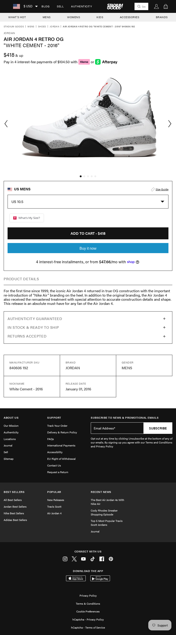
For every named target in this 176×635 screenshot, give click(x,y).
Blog (45, 6)
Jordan (54, 26)
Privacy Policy (88, 595)
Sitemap (9, 459)
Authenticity (81, 6)
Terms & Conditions (88, 603)
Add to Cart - (88, 233)
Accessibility (55, 452)
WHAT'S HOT (17, 17)
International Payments (61, 445)
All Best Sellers (13, 500)
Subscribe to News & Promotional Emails (125, 418)
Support (54, 418)
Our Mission (11, 425)
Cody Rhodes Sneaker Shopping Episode (104, 512)
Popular (54, 492)
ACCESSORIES (129, 17)
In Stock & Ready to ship (33, 327)
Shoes (42, 26)
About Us (11, 418)
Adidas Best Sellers (15, 520)
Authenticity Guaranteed (35, 318)
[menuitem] (45, 6)
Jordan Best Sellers (15, 506)
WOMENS (73, 17)
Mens (31, 26)
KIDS (99, 17)
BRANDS (162, 17)
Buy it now (88, 248)
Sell (60, 6)
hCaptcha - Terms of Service (88, 627)
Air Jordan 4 (54, 513)
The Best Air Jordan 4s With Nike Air (107, 502)
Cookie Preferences (88, 611)
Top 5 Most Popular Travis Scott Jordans (107, 523)
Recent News (101, 492)
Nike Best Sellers (14, 513)
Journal (8, 445)
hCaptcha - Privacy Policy (88, 619)
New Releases (55, 500)
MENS (47, 17)
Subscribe (158, 428)
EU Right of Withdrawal (61, 459)
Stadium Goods (14, 26)
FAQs (50, 439)
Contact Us (54, 465)
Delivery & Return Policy (62, 432)
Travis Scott (54, 506)
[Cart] (165, 6)
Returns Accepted (27, 336)
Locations (10, 439)
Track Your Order (57, 425)
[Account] (156, 6)
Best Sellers (14, 492)
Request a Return (57, 472)
